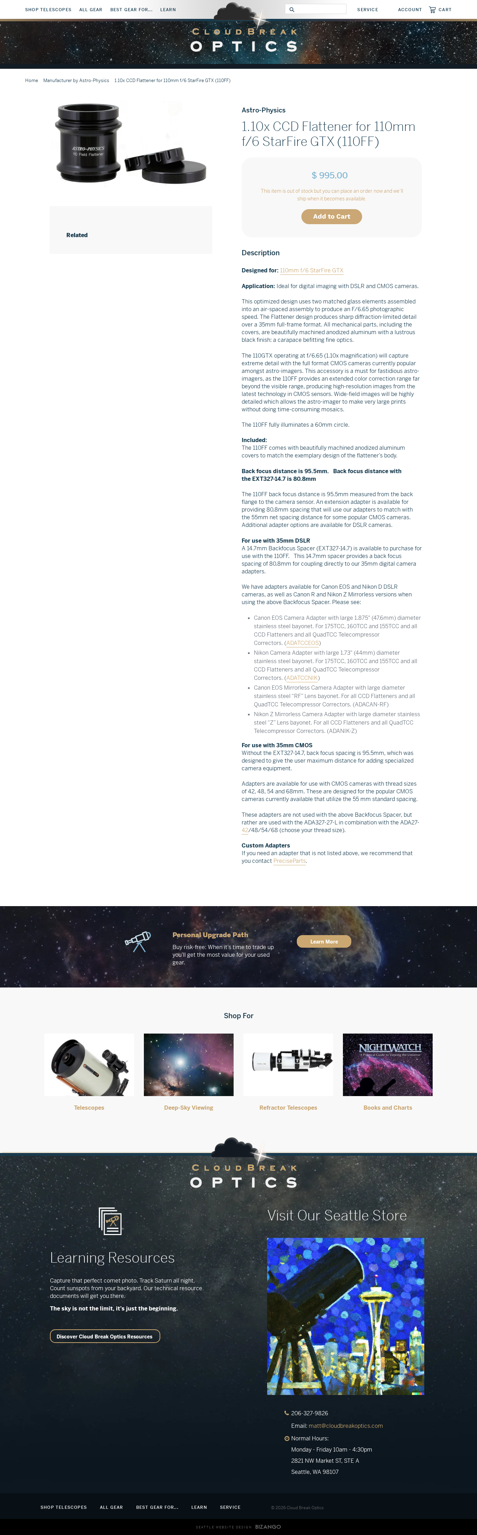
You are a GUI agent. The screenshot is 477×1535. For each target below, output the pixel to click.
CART (445, 10)
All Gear (91, 10)
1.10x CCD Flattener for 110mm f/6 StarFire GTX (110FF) (172, 80)
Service (367, 10)
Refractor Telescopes (288, 1107)
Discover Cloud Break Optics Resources (104, 1337)
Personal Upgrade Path (210, 935)
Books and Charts (388, 1107)
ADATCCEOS (302, 643)
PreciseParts (289, 861)
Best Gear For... (131, 10)
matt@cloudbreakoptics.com (346, 1426)
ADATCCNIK (302, 678)
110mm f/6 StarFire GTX (312, 270)
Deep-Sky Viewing (188, 1107)
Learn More (324, 942)
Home (31, 80)
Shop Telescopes (48, 10)
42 (245, 830)
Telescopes (89, 1107)
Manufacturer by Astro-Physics (76, 80)
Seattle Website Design (224, 1527)
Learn (168, 10)
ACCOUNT (410, 10)
